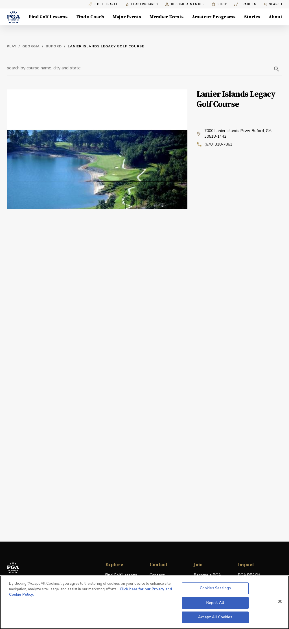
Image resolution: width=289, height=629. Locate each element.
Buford (54, 46)
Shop (219, 4)
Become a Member (188, 4)
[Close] (280, 601)
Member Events (166, 17)
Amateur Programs (213, 17)
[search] (276, 69)
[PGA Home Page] (13, 16)
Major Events (127, 17)
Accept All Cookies (215, 617)
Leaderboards (144, 4)
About (275, 17)
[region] (144, 602)
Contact (157, 575)
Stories (252, 17)
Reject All (215, 602)
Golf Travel (106, 4)
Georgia (31, 46)
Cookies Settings (215, 588)
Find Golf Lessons (48, 17)
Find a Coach (90, 17)
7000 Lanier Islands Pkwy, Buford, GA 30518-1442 (238, 133)
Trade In (245, 4)
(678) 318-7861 (218, 144)
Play (11, 46)
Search (275, 4)
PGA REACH (249, 575)
